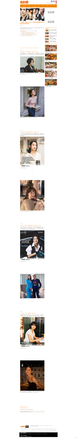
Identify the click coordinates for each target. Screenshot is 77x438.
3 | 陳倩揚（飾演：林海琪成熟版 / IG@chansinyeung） (29, 34)
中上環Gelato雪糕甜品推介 (38, 433)
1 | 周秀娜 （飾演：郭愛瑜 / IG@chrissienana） (28, 32)
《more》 (53, 425)
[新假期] (29, 2)
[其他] (43, 25)
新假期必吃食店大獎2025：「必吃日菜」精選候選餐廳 (52, 41)
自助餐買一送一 (22, 436)
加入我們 (38, 6)
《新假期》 (41, 425)
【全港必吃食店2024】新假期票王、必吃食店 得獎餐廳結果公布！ (53, 33)
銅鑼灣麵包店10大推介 (31, 433)
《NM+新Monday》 (47, 425)
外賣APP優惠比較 (44, 433)
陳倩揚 (32, 409)
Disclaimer (52, 430)
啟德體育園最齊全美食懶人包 (24, 433)
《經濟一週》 (37, 426)
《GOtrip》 (44, 425)
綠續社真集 (24, 6)
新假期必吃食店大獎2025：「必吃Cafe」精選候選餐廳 (52, 38)
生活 (21, 6)
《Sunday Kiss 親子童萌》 (32, 426)
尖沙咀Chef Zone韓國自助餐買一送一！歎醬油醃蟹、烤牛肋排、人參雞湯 (50, 69)
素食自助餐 (30, 436)
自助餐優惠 (26, 436)
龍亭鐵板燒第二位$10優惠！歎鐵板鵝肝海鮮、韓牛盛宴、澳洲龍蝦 (51, 60)
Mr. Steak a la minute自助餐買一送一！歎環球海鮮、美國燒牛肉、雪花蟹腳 (50, 78)
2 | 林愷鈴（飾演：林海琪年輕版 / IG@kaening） (28, 33)
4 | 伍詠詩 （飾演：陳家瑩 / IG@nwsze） (27, 35)
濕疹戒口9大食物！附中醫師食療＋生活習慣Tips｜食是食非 (53, 30)
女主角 (26, 409)
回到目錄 (21, 130)
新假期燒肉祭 (29, 6)
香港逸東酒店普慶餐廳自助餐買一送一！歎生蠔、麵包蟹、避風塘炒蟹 (50, 52)
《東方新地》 (50, 425)
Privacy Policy (55, 430)
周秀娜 (29, 409)
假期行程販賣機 (34, 6)
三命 (23, 409)
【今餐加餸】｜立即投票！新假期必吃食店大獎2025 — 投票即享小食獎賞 (53, 36)
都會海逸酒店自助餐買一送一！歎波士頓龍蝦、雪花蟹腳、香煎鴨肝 (50, 86)
